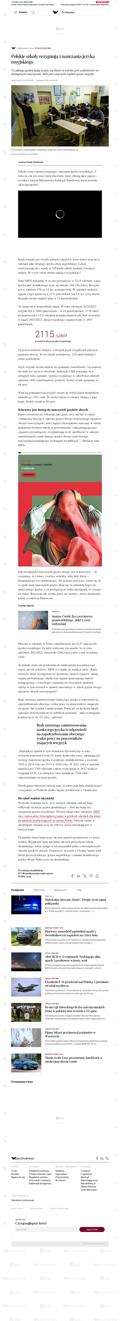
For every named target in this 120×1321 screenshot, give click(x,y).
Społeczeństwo (43, 48)
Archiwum (60, 1180)
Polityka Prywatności (39, 1171)
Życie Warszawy (89, 1190)
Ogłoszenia (61, 1174)
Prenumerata (62, 1177)
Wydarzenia (68, 12)
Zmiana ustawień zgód (40, 1174)
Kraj (31, 48)
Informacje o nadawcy (40, 1180)
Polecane (39, 890)
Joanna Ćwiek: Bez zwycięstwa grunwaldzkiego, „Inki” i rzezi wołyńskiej (72, 620)
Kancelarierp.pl (88, 1183)
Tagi (78, 890)
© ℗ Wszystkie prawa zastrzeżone (35, 873)
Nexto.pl (85, 1177)
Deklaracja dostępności (40, 1183)
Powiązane (17, 890)
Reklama (59, 1171)
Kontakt (15, 1174)
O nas (14, 1171)
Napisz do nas (18, 1177)
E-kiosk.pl (85, 1171)
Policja (48, 896)
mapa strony (17, 1209)
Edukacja (56, 612)
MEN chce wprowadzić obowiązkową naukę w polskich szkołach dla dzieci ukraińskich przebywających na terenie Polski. (59, 816)
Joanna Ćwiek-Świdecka (30, 162)
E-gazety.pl (86, 1174)
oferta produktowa (59, 1209)
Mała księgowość (89, 1180)
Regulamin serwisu (38, 1177)
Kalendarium (37, 1209)
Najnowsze (60, 890)
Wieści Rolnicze (88, 1186)
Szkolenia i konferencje (22, 1200)
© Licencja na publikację (30, 870)
